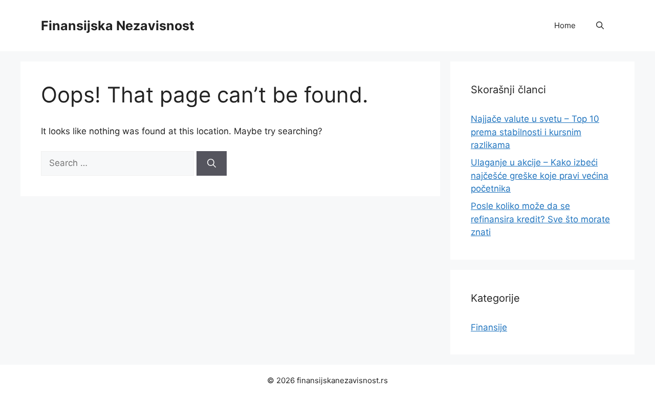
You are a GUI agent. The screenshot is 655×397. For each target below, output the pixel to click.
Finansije (489, 327)
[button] (600, 25)
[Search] (211, 163)
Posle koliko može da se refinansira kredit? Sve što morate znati (540, 219)
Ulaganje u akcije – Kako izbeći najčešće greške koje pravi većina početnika (539, 175)
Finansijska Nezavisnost (117, 25)
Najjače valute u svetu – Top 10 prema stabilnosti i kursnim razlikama (535, 132)
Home (565, 25)
